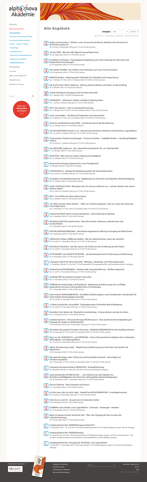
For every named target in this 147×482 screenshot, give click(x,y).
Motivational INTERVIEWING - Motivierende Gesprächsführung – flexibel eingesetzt (86, 269)
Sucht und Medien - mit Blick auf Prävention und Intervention (76, 115)
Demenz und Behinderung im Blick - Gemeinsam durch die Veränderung (81, 123)
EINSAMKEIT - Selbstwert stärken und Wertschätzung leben (76, 100)
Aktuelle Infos (14, 80)
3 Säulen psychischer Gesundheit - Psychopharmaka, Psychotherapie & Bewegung (85, 304)
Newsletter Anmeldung (60, 464)
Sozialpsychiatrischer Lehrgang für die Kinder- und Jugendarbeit (78, 442)
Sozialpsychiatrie (16, 51)
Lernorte (12, 71)
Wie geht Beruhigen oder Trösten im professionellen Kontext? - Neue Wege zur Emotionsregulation (85, 358)
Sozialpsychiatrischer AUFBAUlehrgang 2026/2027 (72, 425)
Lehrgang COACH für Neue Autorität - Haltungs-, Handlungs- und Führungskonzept (86, 261)
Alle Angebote (15, 33)
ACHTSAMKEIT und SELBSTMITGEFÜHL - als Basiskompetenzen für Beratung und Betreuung (90, 254)
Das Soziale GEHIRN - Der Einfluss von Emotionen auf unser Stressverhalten (83, 69)
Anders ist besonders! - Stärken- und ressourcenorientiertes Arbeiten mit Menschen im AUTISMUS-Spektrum (88, 43)
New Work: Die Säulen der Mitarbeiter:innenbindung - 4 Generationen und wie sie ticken (88, 312)
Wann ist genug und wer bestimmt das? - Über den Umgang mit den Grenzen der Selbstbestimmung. (85, 416)
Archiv (137, 467)
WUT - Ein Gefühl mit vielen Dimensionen (67, 196)
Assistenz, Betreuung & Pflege (21, 36)
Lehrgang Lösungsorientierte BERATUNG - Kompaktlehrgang (76, 367)
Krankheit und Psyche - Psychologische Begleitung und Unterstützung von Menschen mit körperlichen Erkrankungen (89, 61)
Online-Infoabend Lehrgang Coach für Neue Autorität (73, 92)
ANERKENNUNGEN (17, 63)
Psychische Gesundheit (18, 59)
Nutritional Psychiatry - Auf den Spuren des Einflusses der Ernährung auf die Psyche (86, 246)
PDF (26, 464)
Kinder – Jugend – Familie (19, 44)
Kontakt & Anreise (16, 84)
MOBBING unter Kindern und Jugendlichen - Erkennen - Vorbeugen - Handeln (84, 407)
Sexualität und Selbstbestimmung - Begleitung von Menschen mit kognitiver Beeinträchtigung (91, 178)
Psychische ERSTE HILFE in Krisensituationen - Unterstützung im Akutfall (82, 213)
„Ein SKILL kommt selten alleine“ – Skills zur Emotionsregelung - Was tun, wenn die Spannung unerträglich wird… (91, 204)
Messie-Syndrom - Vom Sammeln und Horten (69, 384)
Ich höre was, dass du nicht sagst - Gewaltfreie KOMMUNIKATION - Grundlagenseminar (88, 392)
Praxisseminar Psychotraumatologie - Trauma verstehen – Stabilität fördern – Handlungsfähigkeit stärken (93, 139)
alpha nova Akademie (18, 75)
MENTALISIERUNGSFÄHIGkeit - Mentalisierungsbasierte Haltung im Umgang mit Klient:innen (90, 231)
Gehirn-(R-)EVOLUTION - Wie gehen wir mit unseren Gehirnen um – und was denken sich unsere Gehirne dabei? (92, 187)
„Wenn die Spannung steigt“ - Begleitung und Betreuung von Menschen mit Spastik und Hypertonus (88, 348)
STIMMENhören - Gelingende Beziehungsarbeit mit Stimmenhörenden (81, 171)
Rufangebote (14, 67)
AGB (137, 469)
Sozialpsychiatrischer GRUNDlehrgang (66, 432)
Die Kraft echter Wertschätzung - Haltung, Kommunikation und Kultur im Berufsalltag (88, 85)
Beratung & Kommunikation (20, 40)
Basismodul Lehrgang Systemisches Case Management (74, 163)
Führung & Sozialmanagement (21, 55)
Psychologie (14, 48)
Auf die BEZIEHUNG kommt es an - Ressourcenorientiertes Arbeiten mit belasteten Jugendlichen (93, 130)
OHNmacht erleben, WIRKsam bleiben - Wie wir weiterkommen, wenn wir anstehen (86, 239)
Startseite (13, 24)
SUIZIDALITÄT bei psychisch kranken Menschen (70, 277)
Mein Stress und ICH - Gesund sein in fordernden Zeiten (74, 400)
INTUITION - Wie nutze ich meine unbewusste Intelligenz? (75, 156)
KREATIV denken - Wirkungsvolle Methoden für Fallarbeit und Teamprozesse (84, 77)
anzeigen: (106, 31)
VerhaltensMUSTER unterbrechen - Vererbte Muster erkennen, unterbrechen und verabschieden (86, 222)
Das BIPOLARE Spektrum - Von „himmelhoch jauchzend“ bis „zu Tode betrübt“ (84, 148)
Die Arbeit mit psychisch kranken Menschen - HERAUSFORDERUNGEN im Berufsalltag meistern (92, 329)
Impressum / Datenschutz (131, 464)
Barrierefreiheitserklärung (61, 472)
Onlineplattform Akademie (61, 469)
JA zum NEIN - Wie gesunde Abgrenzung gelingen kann (74, 52)
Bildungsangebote (16, 28)
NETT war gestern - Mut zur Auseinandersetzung (71, 108)
